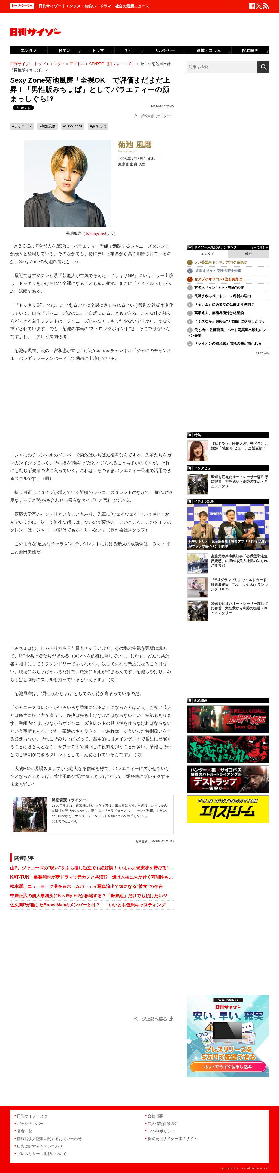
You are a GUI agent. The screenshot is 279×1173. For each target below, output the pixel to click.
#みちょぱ (98, 126)
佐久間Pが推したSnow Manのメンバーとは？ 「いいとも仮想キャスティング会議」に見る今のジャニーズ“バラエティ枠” (92, 905)
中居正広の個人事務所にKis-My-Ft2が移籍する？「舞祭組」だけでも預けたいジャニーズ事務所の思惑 (92, 895)
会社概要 (155, 1116)
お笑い (64, 50)
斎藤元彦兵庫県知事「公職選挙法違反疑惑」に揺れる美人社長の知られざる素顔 (239, 560)
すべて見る (258, 247)
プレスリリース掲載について (41, 1153)
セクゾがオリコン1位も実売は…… (221, 279)
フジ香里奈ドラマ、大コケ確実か (220, 262)
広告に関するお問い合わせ (40, 1146)
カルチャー (165, 50)
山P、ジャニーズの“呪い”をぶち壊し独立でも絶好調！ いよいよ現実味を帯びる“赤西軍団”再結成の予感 (92, 867)
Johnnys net (95, 233)
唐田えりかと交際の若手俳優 (217, 271)
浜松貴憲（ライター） (157, 116)
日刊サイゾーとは (32, 1116)
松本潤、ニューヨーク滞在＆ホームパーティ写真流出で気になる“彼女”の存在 (86, 886)
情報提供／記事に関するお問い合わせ (49, 1138)
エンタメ (207, 254)
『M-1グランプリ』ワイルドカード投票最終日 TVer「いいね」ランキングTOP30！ (239, 584)
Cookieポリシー (161, 1131)
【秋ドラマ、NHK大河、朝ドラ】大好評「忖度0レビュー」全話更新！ (239, 445)
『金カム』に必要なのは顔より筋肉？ (224, 304)
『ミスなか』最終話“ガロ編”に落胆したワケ (229, 321)
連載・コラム (208, 50)
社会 (129, 50)
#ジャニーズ (22, 126)
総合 (248, 254)
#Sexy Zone (72, 126)
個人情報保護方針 (163, 1123)
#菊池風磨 (48, 126)
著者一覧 (24, 1131)
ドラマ (98, 50)
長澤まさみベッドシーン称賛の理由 (222, 296)
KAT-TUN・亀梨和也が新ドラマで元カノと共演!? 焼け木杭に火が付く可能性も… (91, 877)
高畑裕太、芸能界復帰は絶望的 (219, 313)
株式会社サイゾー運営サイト (172, 1138)
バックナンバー (30, 1123)
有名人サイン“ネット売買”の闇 (219, 287)
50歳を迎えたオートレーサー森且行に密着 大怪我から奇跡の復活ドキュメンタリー (239, 481)
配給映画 (250, 50)
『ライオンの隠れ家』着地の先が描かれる (228, 343)
